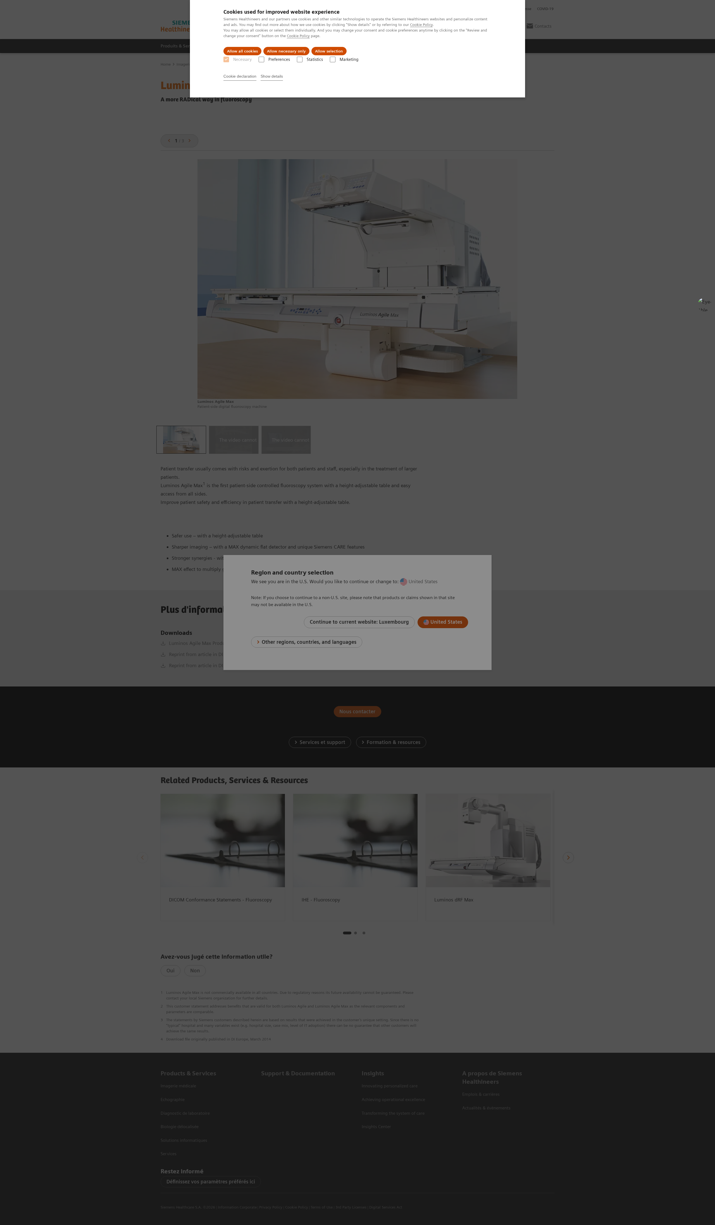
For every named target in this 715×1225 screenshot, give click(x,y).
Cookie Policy (421, 24)
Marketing (349, 59)
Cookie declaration (239, 76)
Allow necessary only (286, 51)
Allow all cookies (242, 51)
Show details (272, 76)
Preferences (279, 59)
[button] (705, 305)
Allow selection (329, 51)
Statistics (315, 59)
